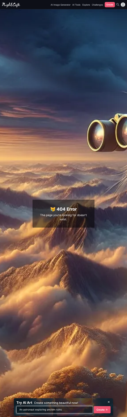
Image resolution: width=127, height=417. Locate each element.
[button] (123, 4)
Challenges (97, 4)
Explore (86, 4)
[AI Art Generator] (11, 6)
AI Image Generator (60, 4)
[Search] (118, 5)
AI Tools (76, 4)
